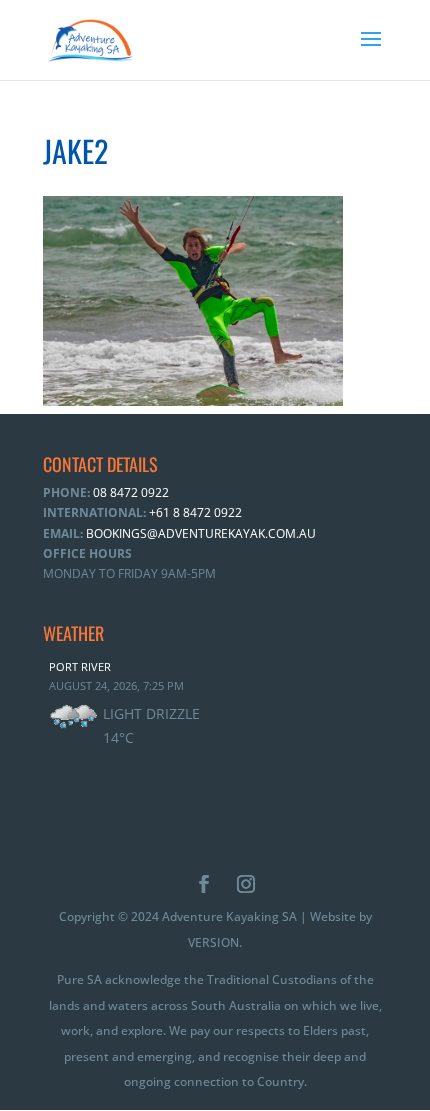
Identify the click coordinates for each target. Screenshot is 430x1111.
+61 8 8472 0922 (194, 512)
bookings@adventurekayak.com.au (201, 533)
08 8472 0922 (129, 492)
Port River (80, 666)
